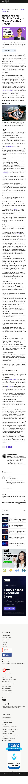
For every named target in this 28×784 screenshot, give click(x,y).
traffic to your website (10, 142)
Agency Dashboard (6, 635)
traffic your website (9, 146)
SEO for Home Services (7, 722)
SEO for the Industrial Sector (8, 731)
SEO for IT (4, 724)
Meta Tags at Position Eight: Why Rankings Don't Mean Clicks (17, 532)
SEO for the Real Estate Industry (8, 738)
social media (6, 172)
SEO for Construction (6, 717)
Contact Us (4, 646)
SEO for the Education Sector (8, 727)
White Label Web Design (7, 690)
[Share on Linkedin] (11, 447)
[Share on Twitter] (9, 447)
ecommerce (10, 386)
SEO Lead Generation (6, 637)
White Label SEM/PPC (6, 688)
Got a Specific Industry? (7, 740)
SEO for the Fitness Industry (8, 736)
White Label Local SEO (6, 681)
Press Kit (4, 644)
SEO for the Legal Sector (7, 733)
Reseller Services (5, 639)
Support (3, 640)
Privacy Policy (10, 771)
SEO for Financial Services (7, 720)
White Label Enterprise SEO (7, 686)
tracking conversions (13, 379)
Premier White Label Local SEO (8, 683)
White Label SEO (5, 676)
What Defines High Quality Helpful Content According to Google (17, 520)
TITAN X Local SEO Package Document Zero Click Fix (16, 526)
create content (14, 209)
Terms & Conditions (16, 771)
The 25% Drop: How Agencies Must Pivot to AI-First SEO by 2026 (16, 539)
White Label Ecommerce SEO (8, 684)
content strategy (19, 218)
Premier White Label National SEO (9, 679)
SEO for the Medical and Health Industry (10, 735)
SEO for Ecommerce (6, 719)
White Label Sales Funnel (7, 692)
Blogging (4, 9)
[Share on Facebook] (6, 447)
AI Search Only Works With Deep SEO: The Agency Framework (17, 544)
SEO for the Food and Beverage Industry (10, 729)
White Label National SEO (7, 677)
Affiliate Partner (5, 642)
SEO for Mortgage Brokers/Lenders (9, 726)
